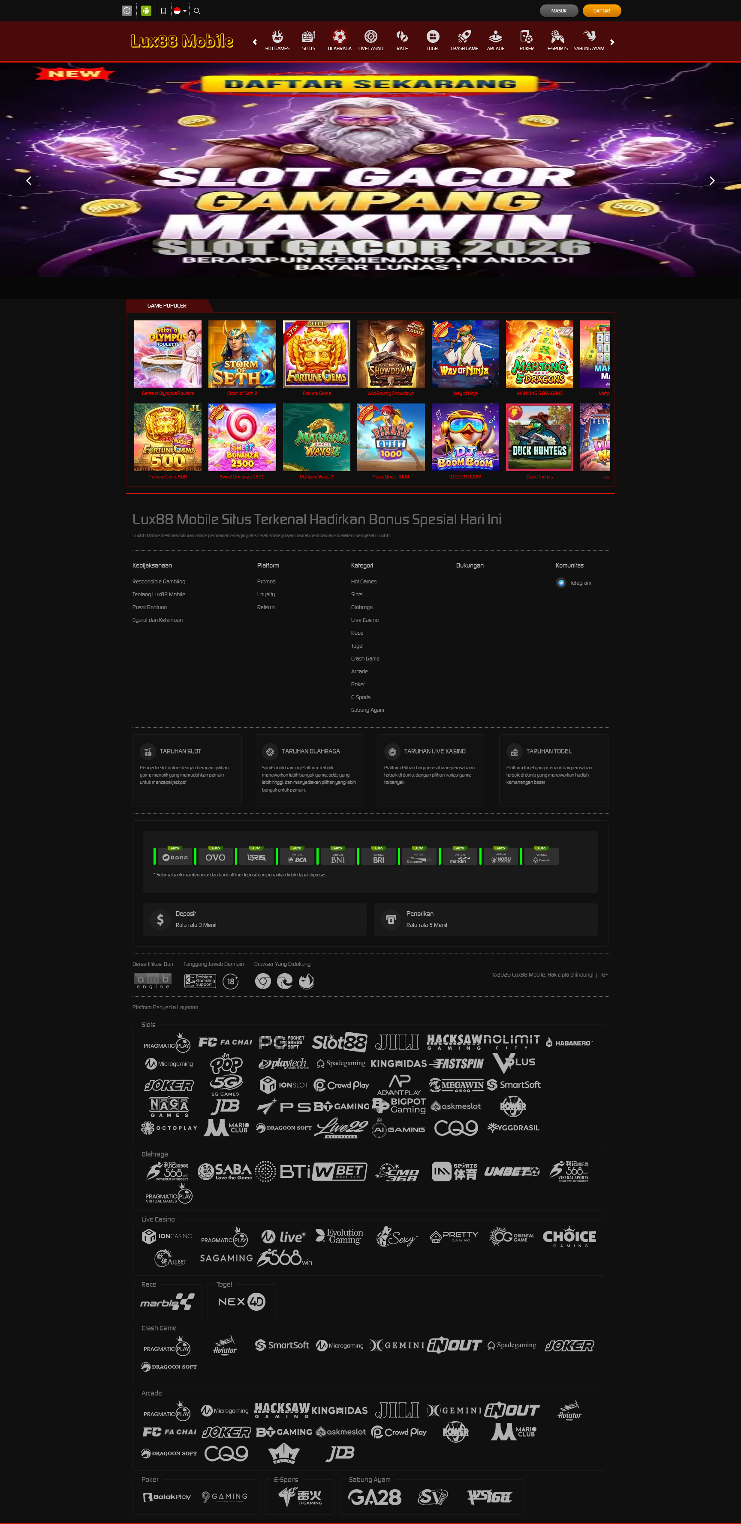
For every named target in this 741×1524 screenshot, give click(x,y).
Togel (433, 48)
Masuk (558, 11)
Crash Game (464, 48)
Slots (308, 48)
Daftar (601, 11)
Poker (527, 48)
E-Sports (558, 48)
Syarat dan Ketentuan (158, 620)
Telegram (580, 582)
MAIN (173, 354)
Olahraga (340, 48)
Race (402, 48)
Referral (266, 607)
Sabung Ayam (589, 48)
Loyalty (266, 594)
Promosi (267, 581)
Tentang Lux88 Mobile (159, 594)
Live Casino (370, 48)
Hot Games (277, 48)
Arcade (495, 48)
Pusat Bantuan (150, 607)
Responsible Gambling (159, 581)
